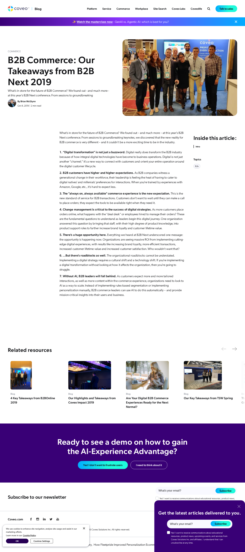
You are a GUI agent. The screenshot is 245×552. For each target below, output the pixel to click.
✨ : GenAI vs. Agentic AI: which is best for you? (120, 22)
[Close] (84, 528)
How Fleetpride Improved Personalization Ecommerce (127, 544)
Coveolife (196, 8)
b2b (197, 166)
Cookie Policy (29, 535)
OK (17, 541)
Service (106, 8)
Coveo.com (15, 519)
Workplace (141, 8)
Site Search (159, 8)
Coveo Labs (178, 8)
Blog (38, 8)
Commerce (123, 8)
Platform (92, 8)
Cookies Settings (42, 541)
